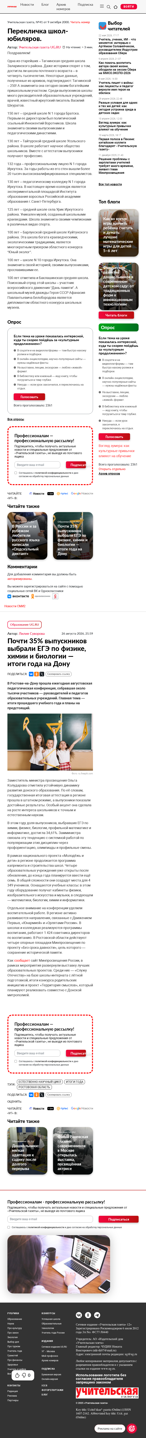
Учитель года (14, 1351)
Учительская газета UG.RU (40, 47)
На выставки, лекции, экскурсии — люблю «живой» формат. (49, 369)
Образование (14, 1319)
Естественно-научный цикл (40, 1081)
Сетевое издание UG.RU (54, 1347)
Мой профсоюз (50, 1356)
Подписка (85, 4)
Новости (27, 4)
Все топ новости (110, 184)
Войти (129, 6)
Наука (10, 1323)
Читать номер (80, 22)
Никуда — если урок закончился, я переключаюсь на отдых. (50, 386)
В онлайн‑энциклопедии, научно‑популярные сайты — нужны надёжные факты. (51, 360)
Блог (45, 4)
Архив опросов (109, 473)
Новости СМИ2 (14, 606)
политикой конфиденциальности (53, 473)
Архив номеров (63, 6)
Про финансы (14, 1360)
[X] (42, 674)
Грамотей (12, 1355)
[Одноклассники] (36, 674)
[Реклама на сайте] (132, 1428)
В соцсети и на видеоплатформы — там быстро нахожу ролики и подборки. (51, 352)
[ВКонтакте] (31, 674)
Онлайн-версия (50, 1379)
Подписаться (78, 465)
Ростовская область (34, 1087)
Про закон (13, 1332)
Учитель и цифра (16, 1369)
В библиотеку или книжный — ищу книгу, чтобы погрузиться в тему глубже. (47, 378)
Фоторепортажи (52, 1390)
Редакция (12, 1391)
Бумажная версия (51, 1374)
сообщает (22, 960)
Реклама (12, 1396)
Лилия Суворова (32, 633)
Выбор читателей (119, 25)
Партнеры (12, 1400)
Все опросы (15, 419)
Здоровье (12, 1364)
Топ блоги (109, 201)
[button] (18, 596)
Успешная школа (51, 1319)
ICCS (44, 1385)
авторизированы (19, 579)
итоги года (74, 1081)
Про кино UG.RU (66, 1132)
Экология (12, 1337)
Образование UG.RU (23, 521)
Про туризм (13, 1346)
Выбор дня (13, 1342)
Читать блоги (116, 315)
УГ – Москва (48, 1351)
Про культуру (14, 1328)
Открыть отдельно (112, 469)
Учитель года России (53, 1332)
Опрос (108, 327)
